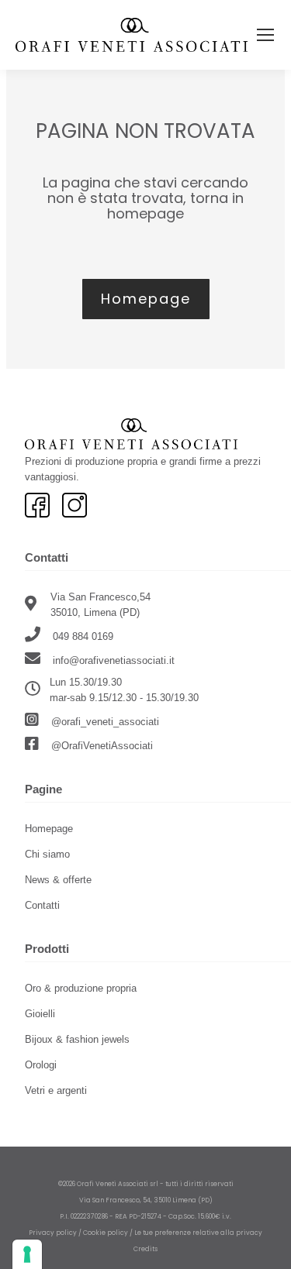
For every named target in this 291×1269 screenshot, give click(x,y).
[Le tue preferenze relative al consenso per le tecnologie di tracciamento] (27, 1254)
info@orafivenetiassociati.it (114, 660)
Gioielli (40, 1014)
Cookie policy (105, 1232)
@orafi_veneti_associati (103, 721)
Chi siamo (47, 854)
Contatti (42, 905)
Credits (145, 1249)
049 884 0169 (81, 636)
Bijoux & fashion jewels (77, 1039)
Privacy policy (53, 1232)
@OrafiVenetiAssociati (100, 745)
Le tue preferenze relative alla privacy (198, 1232)
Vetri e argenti (56, 1090)
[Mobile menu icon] (265, 35)
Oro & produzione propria (81, 988)
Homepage (49, 828)
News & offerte (58, 880)
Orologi (41, 1065)
